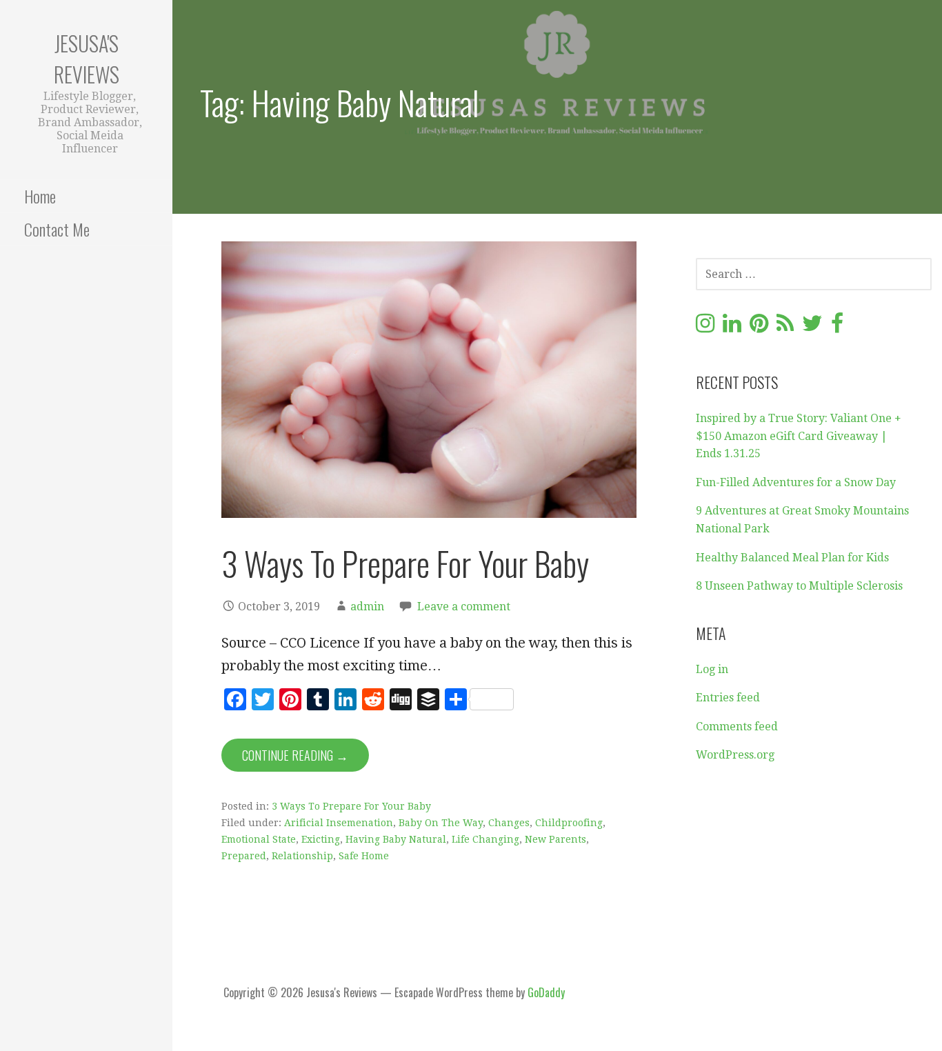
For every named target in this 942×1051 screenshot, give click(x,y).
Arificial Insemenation (338, 822)
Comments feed (737, 726)
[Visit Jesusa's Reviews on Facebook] (837, 327)
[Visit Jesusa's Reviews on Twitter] (812, 327)
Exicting (320, 839)
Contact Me (57, 229)
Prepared (243, 855)
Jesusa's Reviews (86, 59)
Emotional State (258, 839)
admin (367, 606)
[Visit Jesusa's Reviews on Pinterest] (759, 327)
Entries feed (728, 697)
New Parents (555, 839)
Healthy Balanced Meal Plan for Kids (792, 557)
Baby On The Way (441, 822)
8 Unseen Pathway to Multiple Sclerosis (799, 585)
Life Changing (485, 839)
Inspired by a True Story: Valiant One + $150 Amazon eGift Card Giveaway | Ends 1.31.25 (798, 436)
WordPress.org (735, 754)
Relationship (302, 855)
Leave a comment (463, 606)
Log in (712, 669)
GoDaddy (546, 992)
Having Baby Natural (395, 839)
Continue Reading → (295, 755)
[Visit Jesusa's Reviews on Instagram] (705, 327)
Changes (509, 822)
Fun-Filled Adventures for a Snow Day (796, 482)
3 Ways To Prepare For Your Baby (405, 563)
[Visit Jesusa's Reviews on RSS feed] (785, 327)
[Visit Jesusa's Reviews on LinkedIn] (732, 327)
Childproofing (569, 822)
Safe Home (364, 855)
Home (40, 195)
